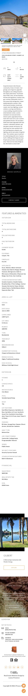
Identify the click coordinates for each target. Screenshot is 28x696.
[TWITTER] (22, 667)
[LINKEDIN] (14, 667)
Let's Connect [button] (14, 607)
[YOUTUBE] (18, 667)
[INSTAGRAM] (10, 667)
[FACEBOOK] (5, 667)
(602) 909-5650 (6, 184)
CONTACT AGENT (14, 200)
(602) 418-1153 (9, 634)
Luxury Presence (14, 678)
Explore (14, 567)
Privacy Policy (20, 686)
